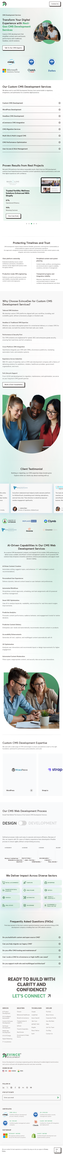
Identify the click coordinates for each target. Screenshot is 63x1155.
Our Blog (48, 1030)
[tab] (31, 103)
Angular (34, 1027)
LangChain (35, 1015)
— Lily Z (23, 508)
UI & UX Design (6, 1035)
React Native (35, 1030)
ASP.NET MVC (35, 1024)
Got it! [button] (57, 1150)
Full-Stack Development (6, 1026)
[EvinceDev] (4, 3)
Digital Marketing (7, 1039)
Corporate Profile (51, 1018)
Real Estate (20, 1032)
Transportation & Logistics (22, 1022)
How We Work (50, 1021)
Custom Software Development (7, 1022)
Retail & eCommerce (23, 1018)
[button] (26, 223)
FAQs (47, 1024)
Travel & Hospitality (22, 1029)
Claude (34, 1011)
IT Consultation (6, 1042)
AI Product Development (6, 1012)
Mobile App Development (6, 1031)
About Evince (50, 1015)
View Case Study (12, 216)
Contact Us (54, 4)
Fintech (19, 1011)
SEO (37, 568)
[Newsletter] (58, 1097)
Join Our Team (50, 1027)
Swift (33, 1033)
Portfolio (48, 1011)
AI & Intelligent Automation (6, 1017)
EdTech (19, 1026)
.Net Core (34, 1021)
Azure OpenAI (35, 1018)
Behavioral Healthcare (23, 1015)
